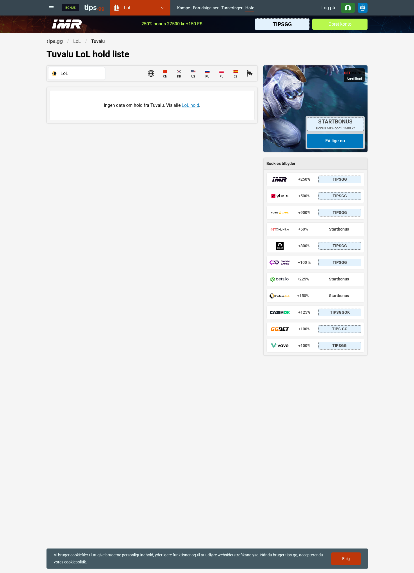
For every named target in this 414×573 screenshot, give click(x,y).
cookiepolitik (75, 562)
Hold (249, 8)
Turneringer (231, 8)
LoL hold (190, 105)
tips (94, 8)
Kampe (183, 8)
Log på (328, 7)
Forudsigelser (206, 8)
